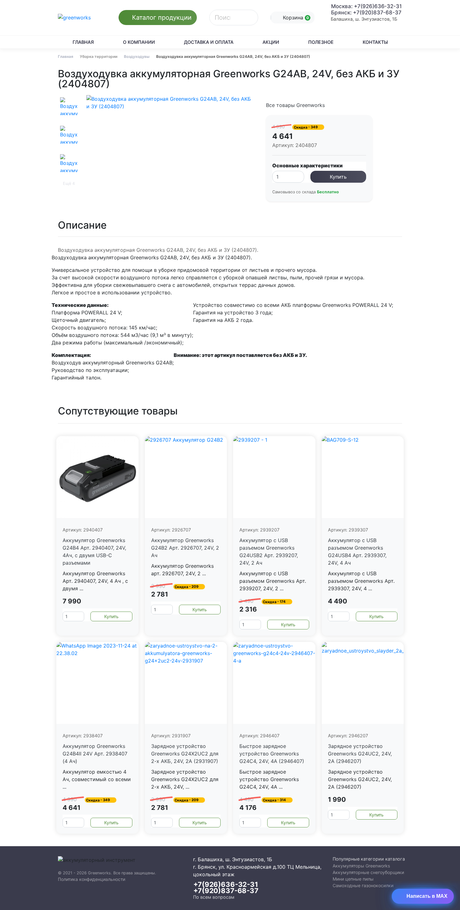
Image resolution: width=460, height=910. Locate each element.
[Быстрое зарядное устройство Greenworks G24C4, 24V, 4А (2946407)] (274, 683)
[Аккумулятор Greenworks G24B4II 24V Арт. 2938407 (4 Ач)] (97, 683)
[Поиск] (249, 17)
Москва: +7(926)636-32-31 (366, 6)
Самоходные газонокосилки (363, 885)
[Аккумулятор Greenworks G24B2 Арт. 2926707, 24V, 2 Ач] (186, 477)
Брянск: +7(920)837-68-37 (366, 12)
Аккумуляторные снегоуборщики (368, 872)
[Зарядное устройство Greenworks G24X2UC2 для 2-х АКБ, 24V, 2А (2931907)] (186, 683)
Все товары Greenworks (295, 105)
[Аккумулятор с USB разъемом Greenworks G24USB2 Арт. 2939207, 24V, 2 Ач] (274, 477)
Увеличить (173, 142)
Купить (338, 177)
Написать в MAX (426, 896)
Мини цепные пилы (353, 879)
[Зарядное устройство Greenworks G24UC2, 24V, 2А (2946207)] (363, 683)
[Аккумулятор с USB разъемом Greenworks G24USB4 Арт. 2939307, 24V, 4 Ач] (363, 477)
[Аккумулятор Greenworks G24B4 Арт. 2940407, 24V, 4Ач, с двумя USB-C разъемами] (97, 477)
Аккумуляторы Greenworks (361, 865)
